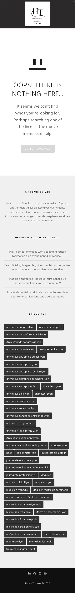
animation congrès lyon (20, 423)
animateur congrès (50, 327)
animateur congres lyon (20, 327)
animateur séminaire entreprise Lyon (28, 415)
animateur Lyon (44, 393)
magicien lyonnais (17, 489)
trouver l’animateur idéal (20, 548)
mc (46, 534)
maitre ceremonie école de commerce (28, 497)
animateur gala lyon (18, 393)
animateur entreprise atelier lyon (25, 356)
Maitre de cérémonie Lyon (51, 511)
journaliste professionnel (21, 474)
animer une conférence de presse (26, 445)
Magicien (46, 474)
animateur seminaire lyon (21, 408)
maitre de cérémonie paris (21, 519)
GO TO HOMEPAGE (37, 148)
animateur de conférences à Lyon (26, 334)
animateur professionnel (20, 401)
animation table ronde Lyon (22, 430)
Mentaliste (58, 534)
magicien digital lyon (18, 482)
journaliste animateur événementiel (27, 467)
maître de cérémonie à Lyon (22, 534)
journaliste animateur (53, 452)
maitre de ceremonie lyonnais (23, 504)
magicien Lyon (43, 482)
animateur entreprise (51, 349)
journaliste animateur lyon (21, 460)
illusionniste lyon (26, 452)
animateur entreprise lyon (21, 364)
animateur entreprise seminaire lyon (27, 378)
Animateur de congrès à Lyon (23, 341)
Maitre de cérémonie (18, 511)
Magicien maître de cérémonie (50, 489)
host (9, 452)
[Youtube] (45, 573)
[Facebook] (34, 573)
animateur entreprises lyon (22, 386)
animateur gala (52, 386)
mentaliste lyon (15, 541)
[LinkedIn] (29, 573)
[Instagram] (39, 573)
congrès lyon (59, 445)
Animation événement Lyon (22, 437)
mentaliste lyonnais (40, 541)
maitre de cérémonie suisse (22, 526)
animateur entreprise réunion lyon (26, 371)
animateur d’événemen (20, 349)
